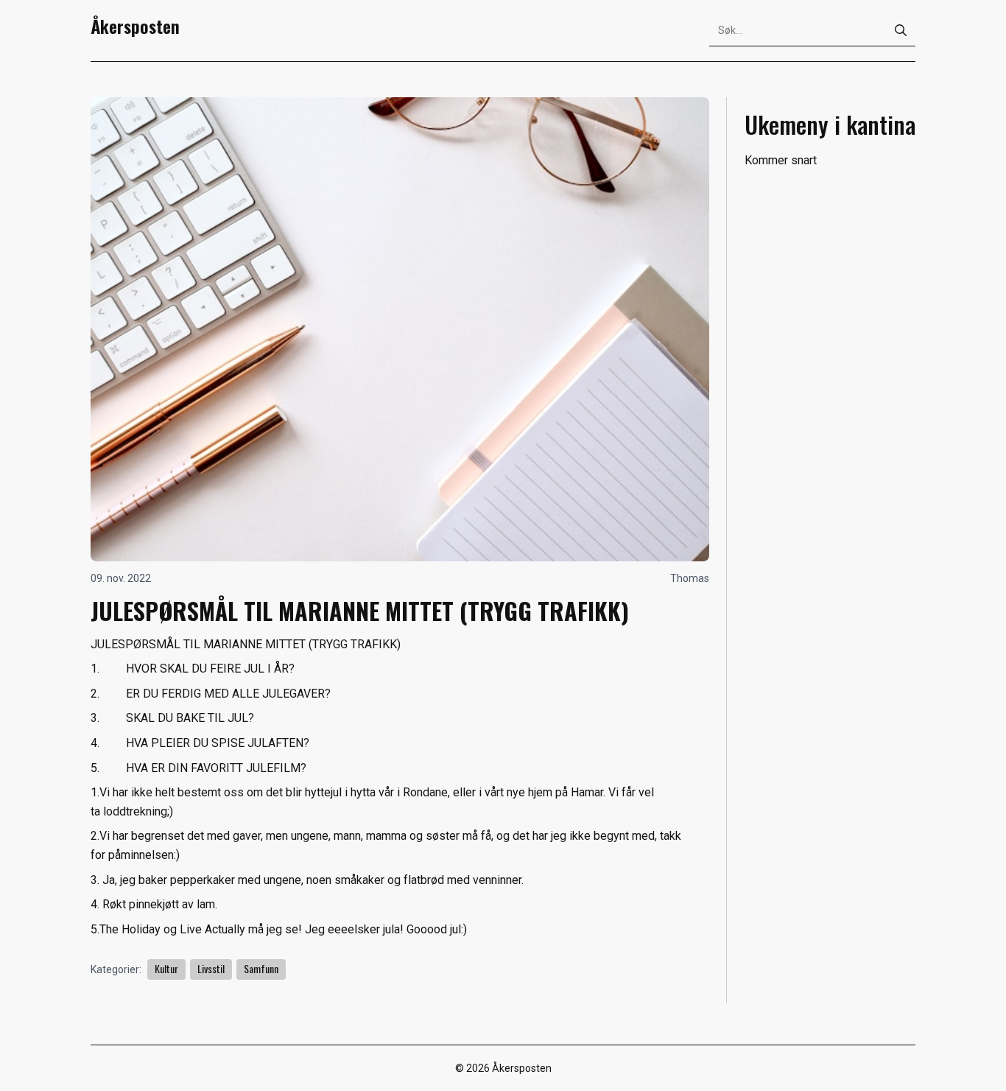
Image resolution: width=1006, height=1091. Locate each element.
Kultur (166, 968)
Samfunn (261, 968)
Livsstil (211, 968)
